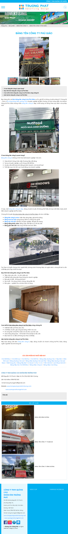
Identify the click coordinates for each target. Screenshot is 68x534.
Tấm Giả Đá (48, 363)
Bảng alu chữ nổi (10, 221)
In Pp (36, 363)
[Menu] (3, 7)
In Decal (30, 363)
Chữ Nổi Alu (25, 359)
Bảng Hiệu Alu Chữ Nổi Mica (19, 365)
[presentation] (8, 18)
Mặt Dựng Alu (11, 363)
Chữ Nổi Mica (6, 359)
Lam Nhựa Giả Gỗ (59, 363)
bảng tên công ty (27, 103)
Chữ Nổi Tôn (34, 359)
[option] (34, 417)
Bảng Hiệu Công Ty (36, 365)
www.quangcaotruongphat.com (16, 389)
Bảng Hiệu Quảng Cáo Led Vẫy (36, 361)
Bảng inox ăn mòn (10, 219)
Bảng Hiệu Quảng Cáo (47, 359)
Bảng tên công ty (6, 158)
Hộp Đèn (59, 359)
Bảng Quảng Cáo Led (17, 361)
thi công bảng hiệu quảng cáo (17, 101)
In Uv (41, 363)
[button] (65, 38)
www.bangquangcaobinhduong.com (19, 386)
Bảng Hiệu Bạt (22, 363)
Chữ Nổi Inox (16, 359)
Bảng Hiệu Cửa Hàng (51, 365)
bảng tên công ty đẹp (16, 209)
